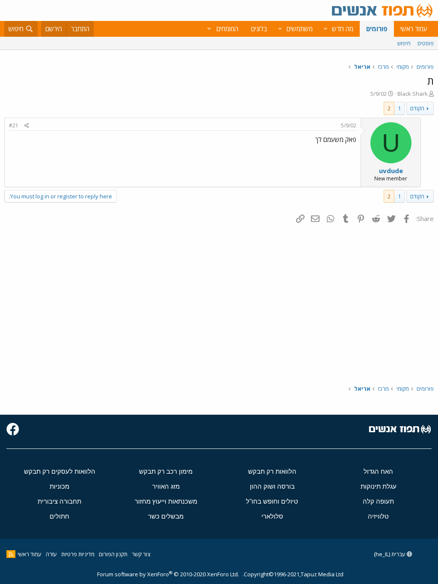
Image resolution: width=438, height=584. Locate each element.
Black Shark (412, 93)
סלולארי (272, 516)
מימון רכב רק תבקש (165, 471)
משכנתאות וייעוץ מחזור (166, 501)
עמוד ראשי (413, 28)
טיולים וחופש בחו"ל (272, 501)
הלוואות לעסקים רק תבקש (59, 471)
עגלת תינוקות (379, 486)
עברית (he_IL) (390, 554)
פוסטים (425, 43)
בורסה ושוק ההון (272, 486)
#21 (13, 125)
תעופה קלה (378, 501)
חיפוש (404, 43)
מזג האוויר (166, 486)
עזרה (51, 554)
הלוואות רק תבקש (272, 471)
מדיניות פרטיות (78, 554)
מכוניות (59, 486)
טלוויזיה (378, 516)
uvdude (391, 170)
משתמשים (300, 28)
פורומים (377, 28)
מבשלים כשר (165, 516)
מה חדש (342, 28)
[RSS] (10, 554)
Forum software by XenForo (168, 574)
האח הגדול (378, 471)
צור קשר (141, 554)
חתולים (59, 516)
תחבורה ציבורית (59, 501)
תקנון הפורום (113, 554)
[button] (325, 29)
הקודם (417, 108)
